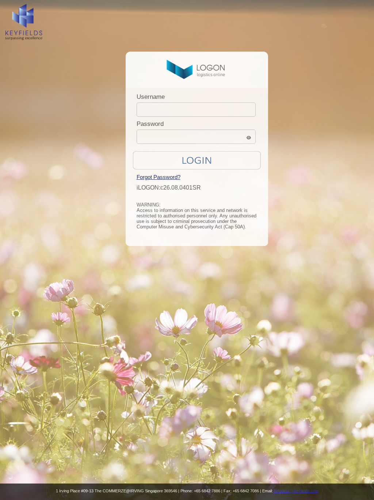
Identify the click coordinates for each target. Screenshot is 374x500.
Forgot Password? (158, 177)
